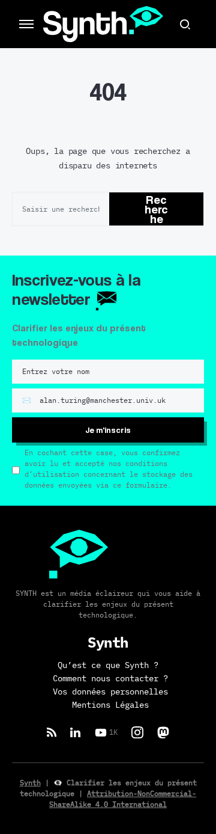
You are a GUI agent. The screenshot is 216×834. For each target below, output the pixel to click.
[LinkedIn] (75, 732)
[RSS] (51, 732)
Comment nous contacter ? (110, 679)
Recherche (156, 209)
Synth (30, 782)
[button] (26, 24)
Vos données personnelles (110, 692)
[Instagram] (137, 732)
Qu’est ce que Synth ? (108, 665)
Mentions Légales (110, 705)
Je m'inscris (108, 430)
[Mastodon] (163, 732)
